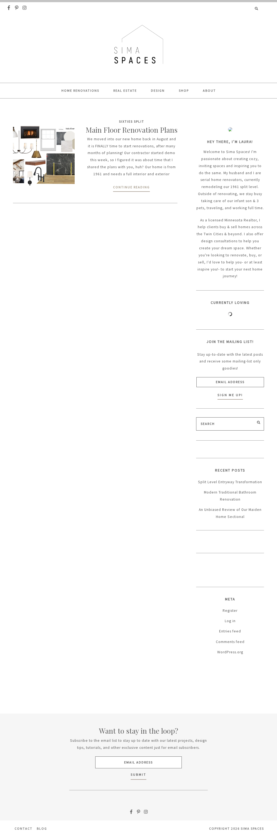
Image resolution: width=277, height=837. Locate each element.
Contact (23, 828)
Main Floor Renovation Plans (131, 130)
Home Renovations (80, 90)
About (209, 90)
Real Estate (125, 90)
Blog (42, 828)
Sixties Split (131, 121)
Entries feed (230, 631)
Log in (230, 621)
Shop (184, 90)
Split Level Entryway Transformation (230, 482)
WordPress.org (230, 652)
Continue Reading (131, 187)
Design (158, 90)
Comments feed (230, 641)
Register (230, 610)
